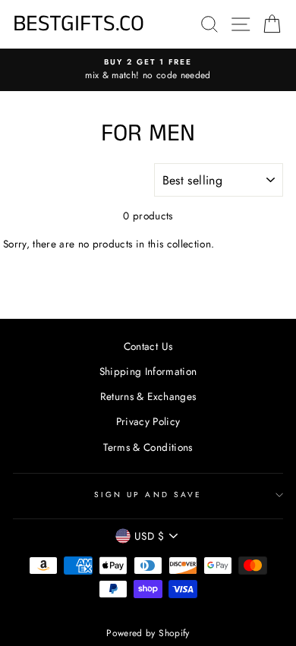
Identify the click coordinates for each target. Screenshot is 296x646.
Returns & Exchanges (148, 396)
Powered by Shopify (147, 633)
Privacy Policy (148, 421)
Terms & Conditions (147, 447)
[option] (148, 70)
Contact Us (148, 346)
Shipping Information (148, 371)
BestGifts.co (78, 24)
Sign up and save (148, 494)
